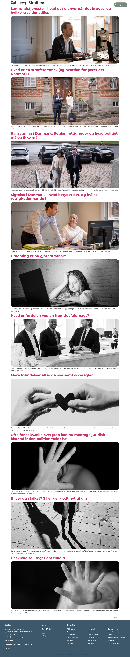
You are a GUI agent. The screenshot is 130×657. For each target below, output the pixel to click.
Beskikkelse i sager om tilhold (38, 558)
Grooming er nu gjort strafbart (38, 256)
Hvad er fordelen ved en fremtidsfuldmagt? (50, 315)
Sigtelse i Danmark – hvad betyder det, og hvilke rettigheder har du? (54, 197)
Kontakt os (77, 5)
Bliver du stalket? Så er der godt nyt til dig (49, 498)
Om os (69, 5)
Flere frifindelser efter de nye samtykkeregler (52, 375)
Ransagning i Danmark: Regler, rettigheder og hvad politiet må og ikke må (64, 135)
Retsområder (50, 5)
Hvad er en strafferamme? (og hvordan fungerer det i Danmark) (58, 72)
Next (116, 617)
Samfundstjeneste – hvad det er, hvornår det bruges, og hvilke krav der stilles (61, 10)
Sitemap (7, 648)
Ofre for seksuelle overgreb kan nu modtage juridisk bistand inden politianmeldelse (58, 437)
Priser (62, 5)
